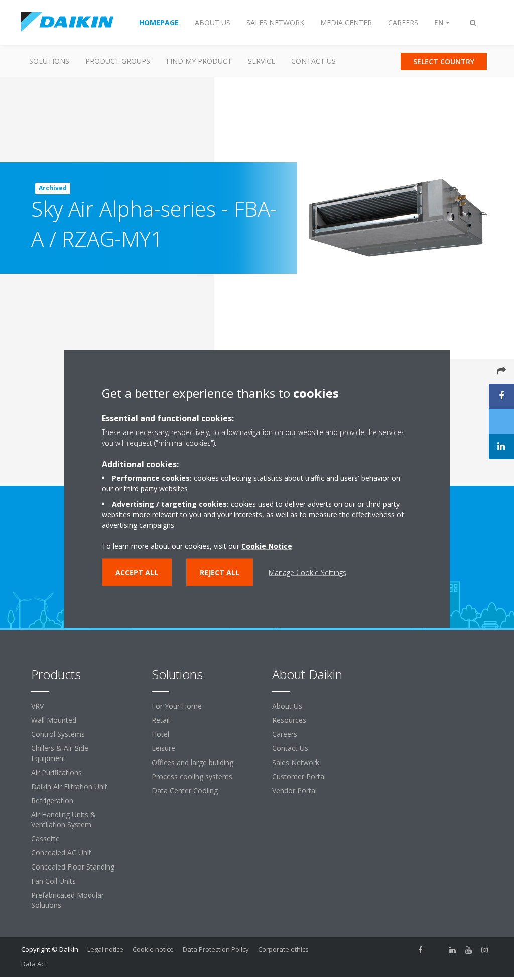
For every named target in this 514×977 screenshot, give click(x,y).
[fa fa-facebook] (421, 950)
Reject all (219, 572)
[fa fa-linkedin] (453, 950)
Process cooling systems (192, 776)
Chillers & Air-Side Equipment (59, 753)
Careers (284, 734)
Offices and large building (192, 762)
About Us (287, 706)
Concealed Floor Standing (72, 867)
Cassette (45, 838)
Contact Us (313, 61)
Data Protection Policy (216, 949)
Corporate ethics (283, 949)
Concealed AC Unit (61, 852)
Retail (161, 720)
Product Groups (117, 61)
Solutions (49, 61)
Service (261, 61)
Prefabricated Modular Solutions (67, 900)
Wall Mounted (53, 720)
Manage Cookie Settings (307, 572)
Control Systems (58, 734)
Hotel (160, 734)
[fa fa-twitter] (437, 950)
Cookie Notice (266, 545)
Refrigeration (52, 800)
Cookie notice (153, 949)
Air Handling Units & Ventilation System (63, 819)
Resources (289, 720)
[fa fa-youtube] (469, 950)
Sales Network (295, 762)
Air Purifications (56, 772)
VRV (37, 706)
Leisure (163, 748)
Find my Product (199, 61)
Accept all (136, 572)
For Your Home (177, 706)
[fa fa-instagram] (485, 950)
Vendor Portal (294, 790)
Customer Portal (299, 776)
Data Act (33, 963)
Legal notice (105, 949)
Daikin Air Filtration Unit (69, 786)
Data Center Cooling (185, 790)
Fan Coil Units (53, 881)
